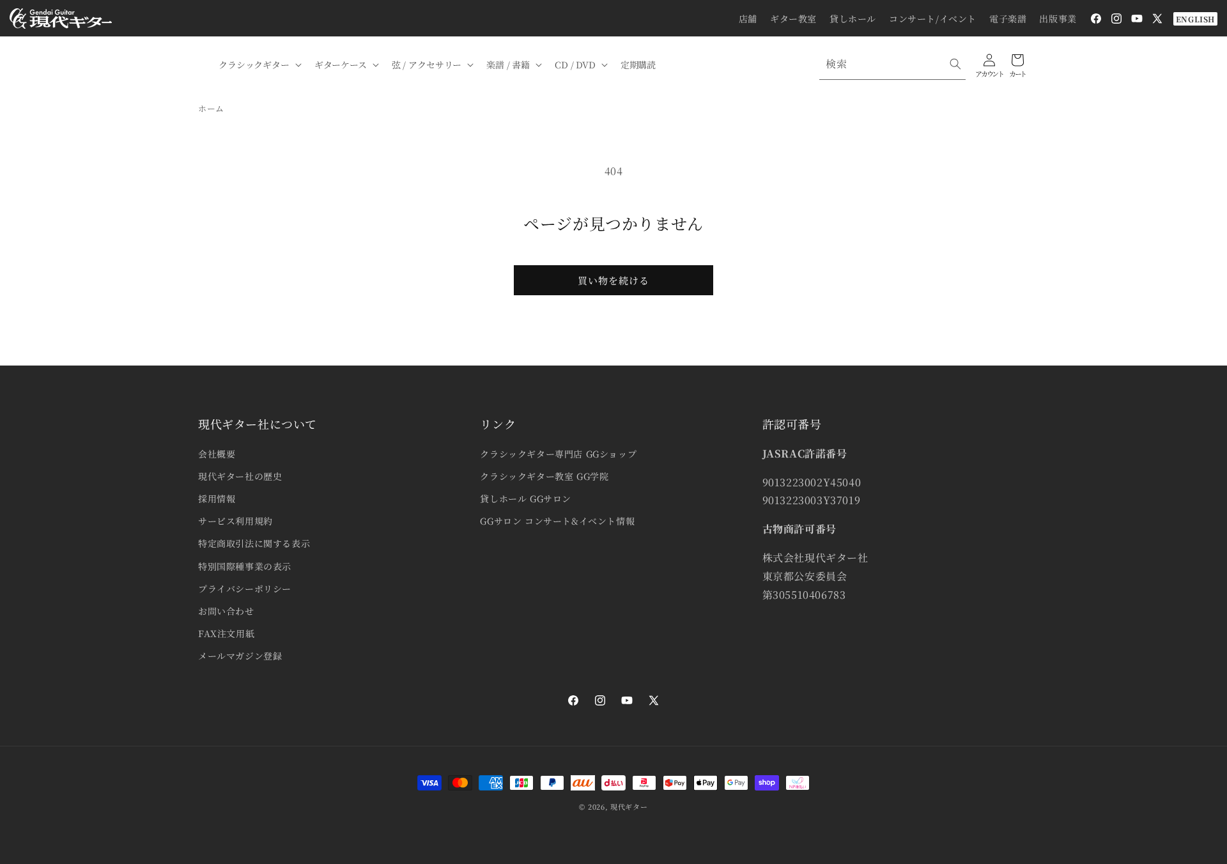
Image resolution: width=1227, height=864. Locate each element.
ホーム (211, 108)
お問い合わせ (226, 611)
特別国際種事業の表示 (244, 566)
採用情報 (216, 498)
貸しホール (853, 18)
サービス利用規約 (235, 520)
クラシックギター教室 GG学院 (544, 476)
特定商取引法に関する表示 (254, 543)
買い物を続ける (613, 280)
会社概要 (216, 453)
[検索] (955, 64)
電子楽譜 (1007, 18)
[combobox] (892, 64)
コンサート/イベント (932, 18)
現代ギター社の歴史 (240, 476)
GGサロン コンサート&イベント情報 (557, 520)
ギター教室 (793, 18)
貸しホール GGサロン (525, 498)
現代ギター (629, 806)
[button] (259, 64)
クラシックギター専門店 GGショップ (558, 453)
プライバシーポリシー (244, 588)
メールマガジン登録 (240, 655)
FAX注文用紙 (226, 633)
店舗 (748, 18)
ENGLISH (1195, 18)
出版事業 (1057, 18)
